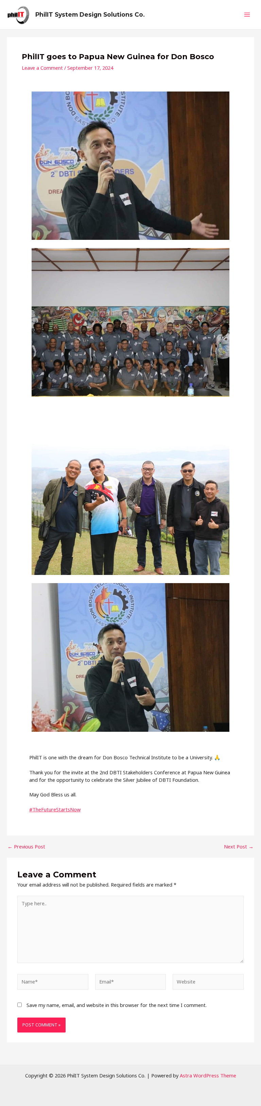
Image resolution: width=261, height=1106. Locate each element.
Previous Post (26, 846)
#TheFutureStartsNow (55, 809)
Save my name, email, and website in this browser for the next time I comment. (117, 1005)
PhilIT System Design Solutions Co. (90, 14)
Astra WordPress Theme (208, 1075)
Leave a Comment (42, 67)
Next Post (239, 846)
